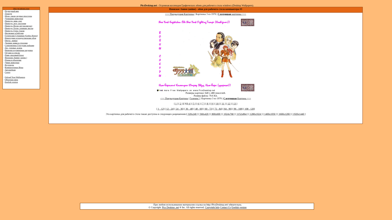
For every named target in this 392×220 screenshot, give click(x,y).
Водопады (9, 65)
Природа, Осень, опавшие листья (19, 28)
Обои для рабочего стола (21, 8)
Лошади (8, 14)
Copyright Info (212, 207)
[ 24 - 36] (179, 109)
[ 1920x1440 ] (298, 114)
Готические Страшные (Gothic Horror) (21, 36)
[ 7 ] (203, 103)
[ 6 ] (198, 103)
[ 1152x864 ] (242, 114)
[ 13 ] (234, 103)
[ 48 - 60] (198, 109)
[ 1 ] (176, 103)
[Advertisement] (14, 138)
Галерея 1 (195, 98)
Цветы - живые (11, 40)
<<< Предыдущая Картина (174, 98)
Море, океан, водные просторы (18, 16)
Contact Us (225, 207)
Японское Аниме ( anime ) (16, 58)
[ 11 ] (223, 103)
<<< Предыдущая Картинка (179, 14)
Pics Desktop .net (170, 207)
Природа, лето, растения (15, 23)
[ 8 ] (207, 103)
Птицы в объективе (13, 60)
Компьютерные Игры (14, 67)
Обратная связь (11, 80)
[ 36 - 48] (188, 109)
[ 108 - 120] (249, 109)
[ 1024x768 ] (228, 114)
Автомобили (10, 70)
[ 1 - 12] (160, 109)
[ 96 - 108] (237, 109)
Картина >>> (237, 98)
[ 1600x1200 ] (284, 114)
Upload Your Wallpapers (15, 77)
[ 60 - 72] (208, 109)
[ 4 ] (189, 103)
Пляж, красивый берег (14, 55)
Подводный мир (12, 11)
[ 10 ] (217, 103)
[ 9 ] (212, 103)
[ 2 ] (181, 103)
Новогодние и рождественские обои (20, 38)
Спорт (7, 72)
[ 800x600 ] (216, 114)
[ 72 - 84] (217, 109)
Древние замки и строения (16, 43)
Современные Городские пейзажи (19, 45)
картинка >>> (232, 14)
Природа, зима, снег (13, 21)
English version (11, 82)
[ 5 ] (194, 103)
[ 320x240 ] (192, 114)
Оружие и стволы (12, 53)
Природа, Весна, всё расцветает (18, 26)
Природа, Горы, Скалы (14, 31)
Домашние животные (14, 18)
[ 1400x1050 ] (270, 114)
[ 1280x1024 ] (255, 114)
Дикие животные (12, 62)
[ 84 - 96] (227, 109)
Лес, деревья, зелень (13, 48)
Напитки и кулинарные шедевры (19, 50)
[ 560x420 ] (204, 114)
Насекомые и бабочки (14, 33)
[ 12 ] (228, 103)
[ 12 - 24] (169, 109)
